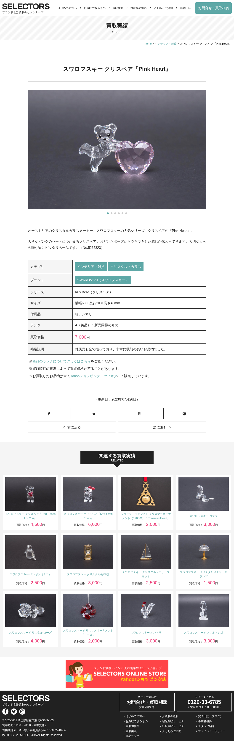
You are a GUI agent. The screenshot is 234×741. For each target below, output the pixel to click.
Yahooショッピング (85, 376)
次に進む (160, 427)
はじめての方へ (67, 8)
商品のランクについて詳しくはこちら (61, 361)
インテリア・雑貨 (91, 267)
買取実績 (117, 8)
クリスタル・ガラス (125, 267)
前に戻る (74, 427)
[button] (108, 213)
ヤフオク (110, 376)
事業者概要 (205, 721)
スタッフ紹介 (206, 726)
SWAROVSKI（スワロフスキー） (103, 280)
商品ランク (132, 736)
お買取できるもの (95, 8)
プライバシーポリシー (212, 731)
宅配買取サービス (173, 721)
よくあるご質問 (163, 8)
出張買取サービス (173, 726)
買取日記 (185, 8)
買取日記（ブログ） (210, 716)
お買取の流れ (138, 8)
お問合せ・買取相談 (213, 8)
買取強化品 (132, 726)
